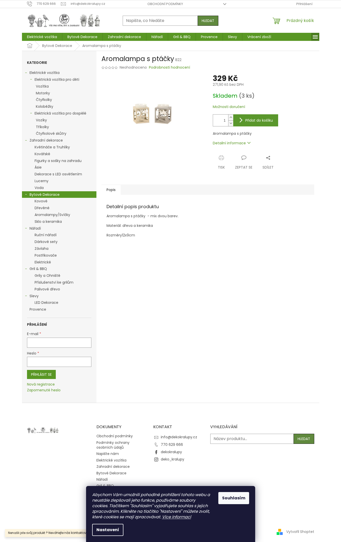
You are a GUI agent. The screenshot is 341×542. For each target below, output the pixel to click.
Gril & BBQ (38, 268)
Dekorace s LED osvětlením (58, 174)
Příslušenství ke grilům (54, 282)
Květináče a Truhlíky (52, 147)
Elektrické (43, 262)
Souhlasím (233, 498)
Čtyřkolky (44, 99)
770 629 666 (172, 444)
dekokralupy (171, 451)
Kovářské (42, 153)
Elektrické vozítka (45, 72)
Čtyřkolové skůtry (51, 133)
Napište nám (107, 453)
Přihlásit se (41, 374)
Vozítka (42, 86)
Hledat (208, 20)
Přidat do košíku (259, 120)
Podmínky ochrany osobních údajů (112, 445)
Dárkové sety (46, 241)
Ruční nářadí (46, 234)
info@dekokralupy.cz (179, 437)
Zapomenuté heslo (44, 390)
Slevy (34, 296)
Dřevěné (42, 207)
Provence (38, 309)
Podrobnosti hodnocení (169, 67)
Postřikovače (46, 255)
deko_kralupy (172, 459)
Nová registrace (41, 384)
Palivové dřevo (47, 289)
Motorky (43, 93)
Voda (39, 187)
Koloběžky (44, 106)
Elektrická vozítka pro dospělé (60, 113)
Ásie (38, 167)
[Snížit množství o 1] (230, 123)
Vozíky (41, 120)
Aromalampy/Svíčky (52, 214)
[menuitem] (42, 37)
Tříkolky (42, 126)
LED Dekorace (46, 302)
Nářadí (35, 228)
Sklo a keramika (48, 221)
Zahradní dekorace (46, 140)
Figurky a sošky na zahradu (58, 160)
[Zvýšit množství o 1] (230, 117)
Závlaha (41, 248)
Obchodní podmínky (165, 4)
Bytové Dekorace (45, 194)
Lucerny (41, 180)
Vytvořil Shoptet (300, 531)
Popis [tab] (111, 189)
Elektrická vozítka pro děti (57, 79)
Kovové (41, 201)
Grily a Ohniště (47, 275)
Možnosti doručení (229, 106)
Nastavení (107, 530)
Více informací (176, 517)
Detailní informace (229, 143)
